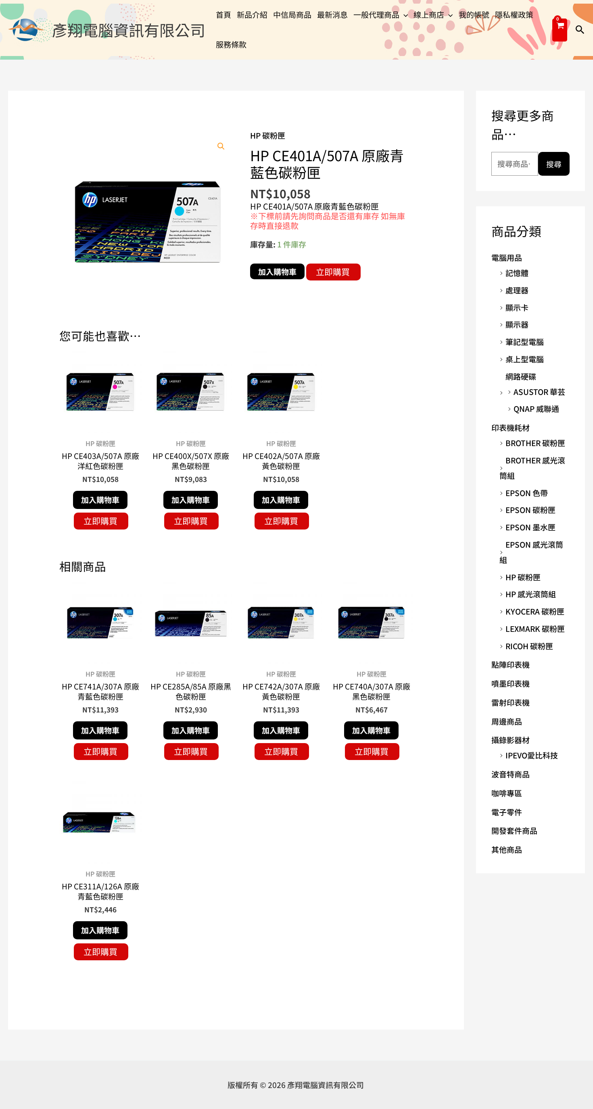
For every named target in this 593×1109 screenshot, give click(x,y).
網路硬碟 (520, 376)
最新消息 (332, 14)
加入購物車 (277, 271)
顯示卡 (516, 307)
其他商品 (506, 849)
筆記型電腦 (524, 341)
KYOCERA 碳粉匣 (534, 611)
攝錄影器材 (510, 739)
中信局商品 (292, 14)
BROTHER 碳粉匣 (535, 442)
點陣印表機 (510, 664)
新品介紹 (252, 14)
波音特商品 (510, 773)
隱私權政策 (514, 14)
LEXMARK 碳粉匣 (535, 628)
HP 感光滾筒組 (530, 593)
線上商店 (428, 14)
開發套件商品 (514, 830)
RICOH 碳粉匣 (529, 645)
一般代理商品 (376, 14)
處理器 (516, 290)
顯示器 (516, 324)
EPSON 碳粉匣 (530, 509)
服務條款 (231, 44)
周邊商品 (506, 721)
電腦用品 (506, 257)
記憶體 (516, 272)
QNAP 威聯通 (536, 408)
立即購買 (333, 272)
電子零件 (506, 811)
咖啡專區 (506, 792)
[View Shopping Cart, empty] (559, 30)
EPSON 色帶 (526, 492)
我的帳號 (474, 14)
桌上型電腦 (524, 358)
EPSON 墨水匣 (530, 526)
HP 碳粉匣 (267, 135)
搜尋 (554, 163)
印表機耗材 (510, 427)
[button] (403, 14)
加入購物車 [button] (100, 499)
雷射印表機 (510, 702)
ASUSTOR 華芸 (539, 391)
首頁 (223, 14)
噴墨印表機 (510, 683)
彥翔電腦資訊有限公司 (128, 30)
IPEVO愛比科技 (531, 755)
